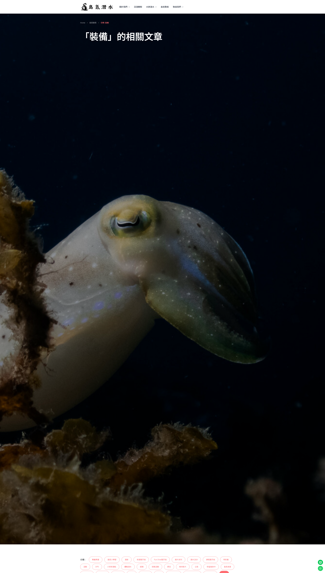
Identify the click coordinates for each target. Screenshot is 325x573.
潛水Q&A (194, 559)
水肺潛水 (150, 6)
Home (82, 22)
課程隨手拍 (210, 559)
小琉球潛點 (111, 566)
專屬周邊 (95, 559)
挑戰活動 (155, 566)
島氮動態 (165, 6)
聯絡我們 (177, 6)
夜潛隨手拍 (141, 559)
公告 (196, 566)
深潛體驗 (138, 6)
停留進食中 (211, 566)
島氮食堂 (227, 566)
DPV (97, 566)
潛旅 (126, 559)
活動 (85, 566)
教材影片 (182, 566)
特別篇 (226, 559)
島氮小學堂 (112, 559)
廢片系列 (178, 559)
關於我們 (123, 6)
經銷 (141, 566)
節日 (169, 566)
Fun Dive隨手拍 (160, 559)
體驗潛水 (128, 566)
